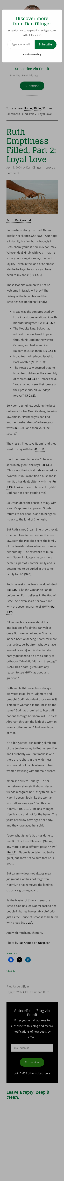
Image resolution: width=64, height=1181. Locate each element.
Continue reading (32, 54)
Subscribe (45, 44)
